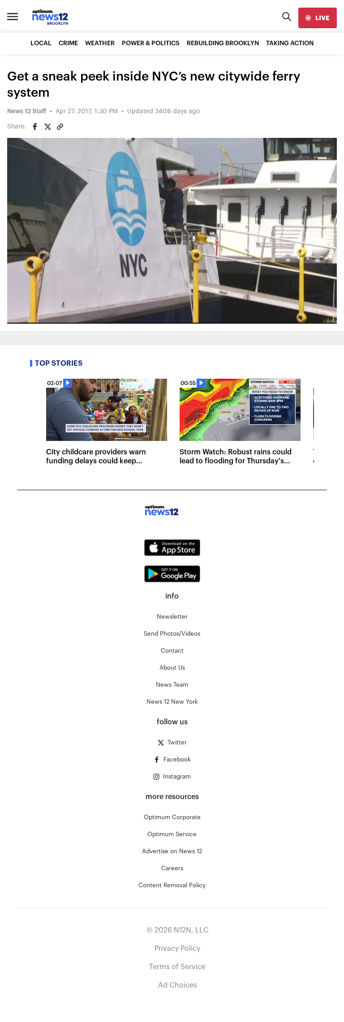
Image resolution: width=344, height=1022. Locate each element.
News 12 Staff (26, 111)
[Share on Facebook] (35, 126)
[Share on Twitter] (47, 126)
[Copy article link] (60, 126)
